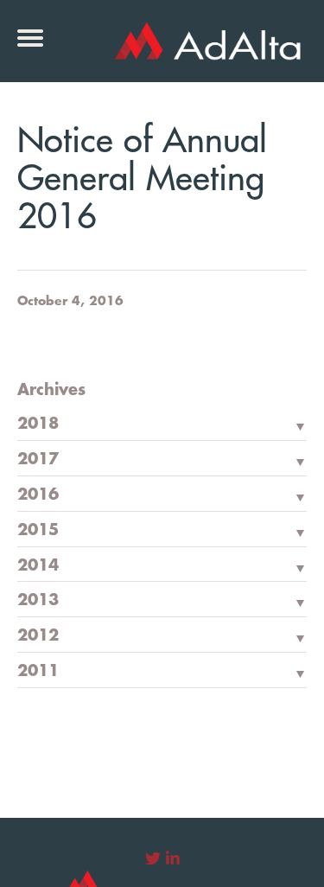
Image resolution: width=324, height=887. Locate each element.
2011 (38, 670)
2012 (38, 635)
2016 (38, 494)
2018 (38, 423)
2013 (38, 599)
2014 (38, 565)
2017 (38, 459)
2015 (38, 529)
